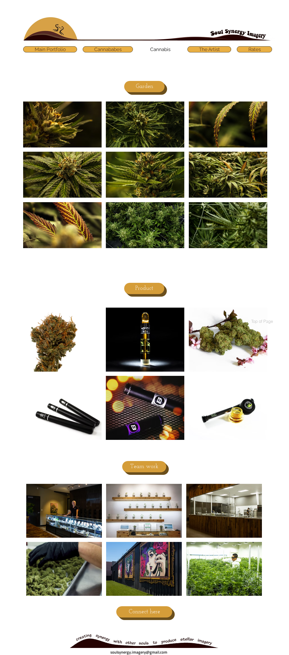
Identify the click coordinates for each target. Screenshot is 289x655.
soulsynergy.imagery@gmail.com (138, 652)
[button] (62, 124)
